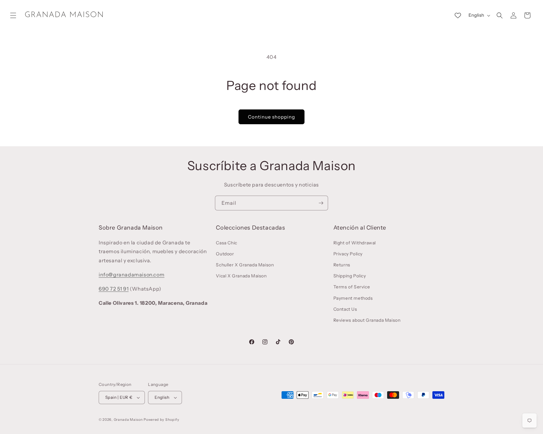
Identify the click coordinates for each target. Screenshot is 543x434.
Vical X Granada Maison (241, 276)
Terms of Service (351, 287)
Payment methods (353, 298)
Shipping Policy (349, 276)
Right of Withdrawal (354, 243)
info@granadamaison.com (131, 274)
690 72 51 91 (114, 289)
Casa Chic (226, 243)
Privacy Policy (348, 254)
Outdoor (225, 254)
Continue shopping (271, 117)
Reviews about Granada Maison (367, 320)
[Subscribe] (321, 203)
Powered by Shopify (161, 419)
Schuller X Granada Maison (245, 265)
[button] (13, 15)
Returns (341, 265)
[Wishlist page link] (458, 15)
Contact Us (345, 309)
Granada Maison (128, 419)
